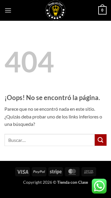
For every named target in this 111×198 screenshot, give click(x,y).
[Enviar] (101, 140)
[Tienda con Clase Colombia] (55, 10)
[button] (8, 10)
